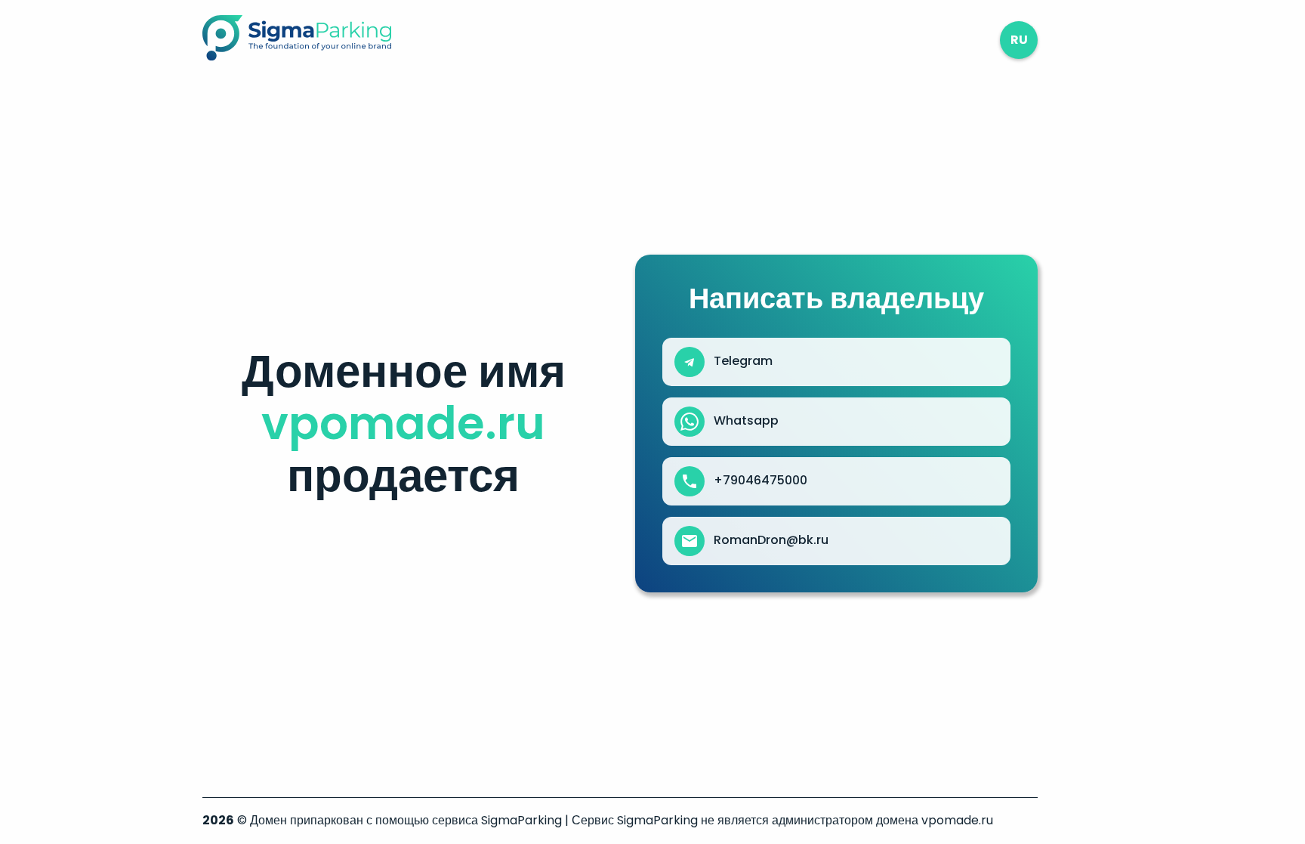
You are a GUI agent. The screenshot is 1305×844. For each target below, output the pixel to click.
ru (1019, 39)
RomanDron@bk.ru (771, 540)
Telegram (743, 361)
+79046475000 (760, 480)
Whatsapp (746, 421)
